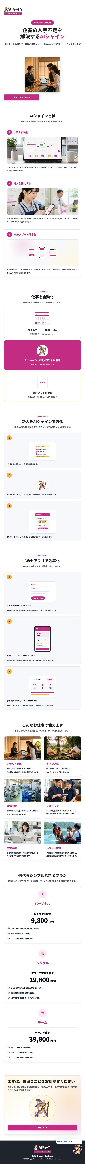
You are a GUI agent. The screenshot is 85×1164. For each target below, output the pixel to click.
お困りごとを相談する (21, 97)
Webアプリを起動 (38, 598)
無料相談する (42, 1127)
